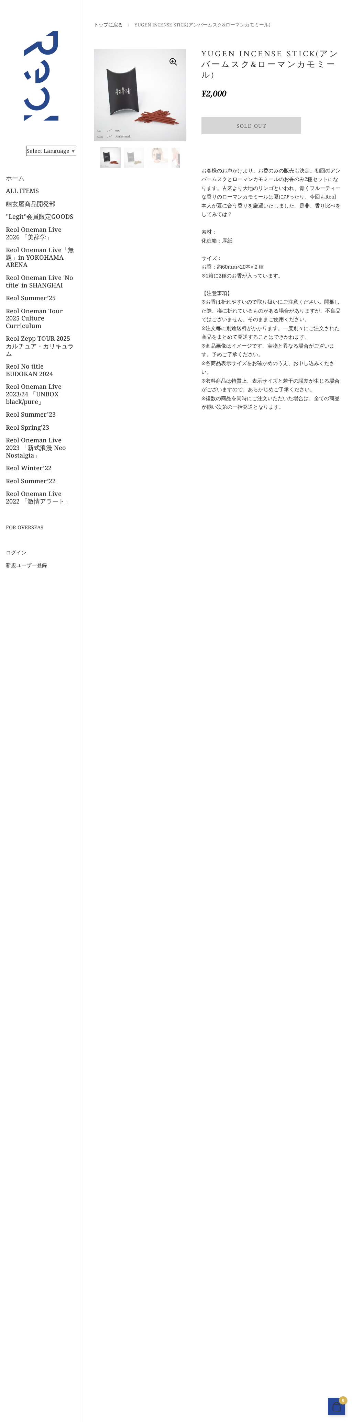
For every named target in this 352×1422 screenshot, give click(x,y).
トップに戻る (108, 24)
